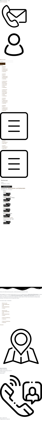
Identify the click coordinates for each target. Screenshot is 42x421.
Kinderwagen (4, 84)
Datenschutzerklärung (6, 317)
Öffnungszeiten (5, 70)
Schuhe (3, 86)
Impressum (4, 318)
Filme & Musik (4, 83)
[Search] (2, 64)
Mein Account (4, 303)
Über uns (3, 67)
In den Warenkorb (6, 186)
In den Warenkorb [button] (6, 194)
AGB (3, 305)
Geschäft (3, 140)
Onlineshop (4, 71)
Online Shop (4, 143)
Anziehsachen (4, 81)
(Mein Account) (2, 59)
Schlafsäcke (4, 87)
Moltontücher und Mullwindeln (16, 188)
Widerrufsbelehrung (5, 304)
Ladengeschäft (5, 69)
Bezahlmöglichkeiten (5, 306)
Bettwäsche (4, 82)
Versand (3, 308)
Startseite (4, 66)
